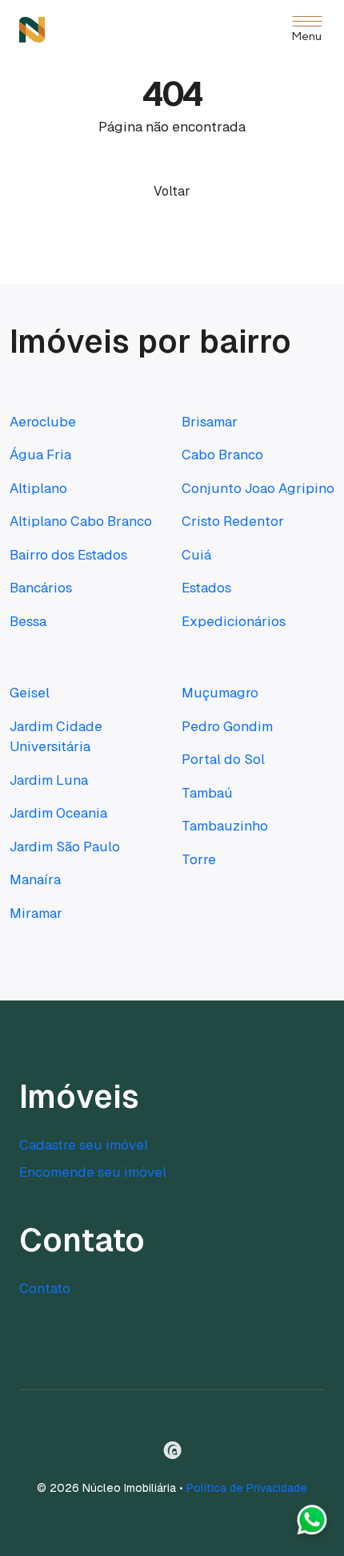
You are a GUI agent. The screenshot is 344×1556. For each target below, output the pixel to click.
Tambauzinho (225, 826)
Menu (307, 37)
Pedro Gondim (227, 726)
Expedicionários (234, 621)
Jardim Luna (49, 780)
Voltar (172, 191)
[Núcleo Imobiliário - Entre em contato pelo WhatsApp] (312, 1524)
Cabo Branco (222, 455)
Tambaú (207, 793)
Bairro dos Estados (68, 555)
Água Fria (40, 455)
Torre (199, 859)
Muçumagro (220, 693)
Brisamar (210, 422)
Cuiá (196, 555)
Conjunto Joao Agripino (258, 488)
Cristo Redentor (233, 521)
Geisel (30, 693)
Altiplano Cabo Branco (81, 521)
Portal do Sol (223, 759)
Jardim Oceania (58, 813)
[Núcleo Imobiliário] (32, 29)
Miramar (36, 913)
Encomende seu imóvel (92, 1172)
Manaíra (35, 879)
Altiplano (38, 488)
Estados (206, 588)
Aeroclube (43, 422)
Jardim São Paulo (65, 847)
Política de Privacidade (246, 1487)
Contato (44, 1288)
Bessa (28, 621)
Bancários (41, 588)
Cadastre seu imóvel (83, 1145)
